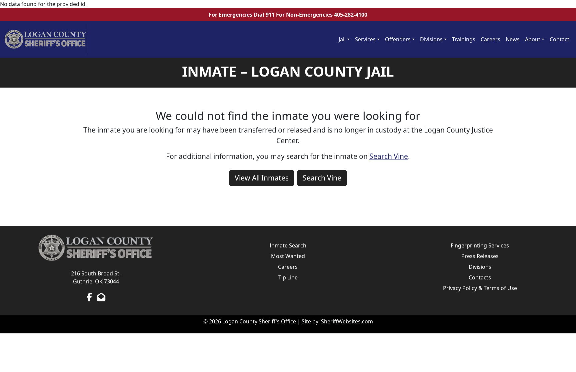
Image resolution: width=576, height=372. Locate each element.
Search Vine (388, 156)
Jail (342, 39)
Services (365, 39)
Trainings (463, 39)
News (513, 39)
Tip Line (288, 277)
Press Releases (480, 256)
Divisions (431, 39)
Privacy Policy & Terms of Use (480, 288)
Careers (490, 39)
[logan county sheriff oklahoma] (45, 39)
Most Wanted (288, 256)
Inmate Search (288, 245)
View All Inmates (262, 178)
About (532, 39)
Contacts (480, 277)
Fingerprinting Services (480, 245)
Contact (559, 39)
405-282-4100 (350, 14)
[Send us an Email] (101, 296)
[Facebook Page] (89, 296)
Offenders (398, 39)
